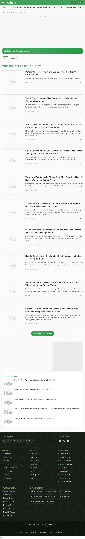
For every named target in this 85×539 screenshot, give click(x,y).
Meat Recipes (71, 7)
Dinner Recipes (65, 454)
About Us (33, 532)
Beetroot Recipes (66, 478)
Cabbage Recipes (66, 475)
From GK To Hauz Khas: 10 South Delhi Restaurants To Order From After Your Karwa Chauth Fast (46, 409)
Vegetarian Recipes (44, 7)
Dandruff (34, 468)
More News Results (41, 334)
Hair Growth (35, 461)
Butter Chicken (50, 496)
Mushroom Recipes (66, 464)
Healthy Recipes (16, 7)
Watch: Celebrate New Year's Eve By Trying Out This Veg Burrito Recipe (51, 73)
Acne (33, 478)
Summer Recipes (9, 491)
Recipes (4, 7)
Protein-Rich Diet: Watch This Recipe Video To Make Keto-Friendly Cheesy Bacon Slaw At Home (52, 310)
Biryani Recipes (36, 496)
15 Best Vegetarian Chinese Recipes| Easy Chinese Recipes (34, 418)
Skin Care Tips (8, 505)
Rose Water (35, 457)
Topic (8, 12)
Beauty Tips (35, 475)
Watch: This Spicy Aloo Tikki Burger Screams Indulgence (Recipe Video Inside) (51, 99)
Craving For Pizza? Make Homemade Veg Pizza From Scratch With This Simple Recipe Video (53, 231)
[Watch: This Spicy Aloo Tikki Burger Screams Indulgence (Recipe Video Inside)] (12, 107)
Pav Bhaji (50, 501)
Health (5, 451)
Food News (29, 441)
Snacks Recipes (29, 7)
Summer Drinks (8, 498)
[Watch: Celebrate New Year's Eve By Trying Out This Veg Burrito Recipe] (12, 81)
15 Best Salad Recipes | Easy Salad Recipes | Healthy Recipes (35, 399)
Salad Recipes (65, 457)
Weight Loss (7, 441)
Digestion (6, 475)
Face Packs (35, 471)
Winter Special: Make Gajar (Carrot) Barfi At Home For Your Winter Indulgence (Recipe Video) (52, 283)
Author (51, 532)
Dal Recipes (64, 471)
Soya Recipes (64, 468)
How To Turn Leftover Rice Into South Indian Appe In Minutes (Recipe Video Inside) (53, 257)
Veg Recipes (63, 451)
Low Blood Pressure (10, 468)
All (5, 58)
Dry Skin (34, 464)
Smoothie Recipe (9, 512)
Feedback (43, 532)
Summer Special (9, 488)
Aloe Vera (34, 454)
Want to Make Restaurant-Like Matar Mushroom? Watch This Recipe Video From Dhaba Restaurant (53, 125)
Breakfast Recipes (37, 501)
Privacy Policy (23, 532)
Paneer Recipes (65, 461)
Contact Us (59, 532)
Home (3, 12)
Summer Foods (8, 494)
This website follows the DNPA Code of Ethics (42, 524)
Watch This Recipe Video (18, 12)
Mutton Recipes (65, 491)
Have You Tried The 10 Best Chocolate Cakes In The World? (34, 380)
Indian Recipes (36, 488)
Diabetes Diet (7, 457)
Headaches (7, 478)
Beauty (33, 451)
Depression (7, 464)
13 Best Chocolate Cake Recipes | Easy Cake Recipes (32, 389)
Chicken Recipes (58, 7)
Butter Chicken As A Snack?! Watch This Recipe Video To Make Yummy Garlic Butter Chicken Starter (54, 152)
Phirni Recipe (7, 515)
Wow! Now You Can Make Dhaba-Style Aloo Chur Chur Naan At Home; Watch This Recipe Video (54, 178)
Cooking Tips (18, 441)
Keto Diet (6, 461)
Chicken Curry (51, 491)
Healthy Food (7, 471)
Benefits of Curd (8, 501)
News (14, 58)
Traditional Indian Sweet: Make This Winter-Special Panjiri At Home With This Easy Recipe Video (53, 204)
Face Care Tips (8, 508)
